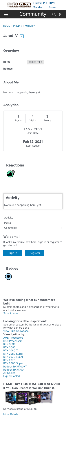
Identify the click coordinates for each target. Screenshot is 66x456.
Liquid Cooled (11, 376)
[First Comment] (8, 276)
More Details (10, 414)
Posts (18, 120)
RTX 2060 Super (13, 363)
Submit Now (10, 313)
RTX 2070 (9, 360)
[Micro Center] (33, 14)
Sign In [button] (13, 252)
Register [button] (35, 252)
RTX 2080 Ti (10, 350)
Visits (33, 120)
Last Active (33, 145)
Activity (8, 217)
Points (47, 120)
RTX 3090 (9, 344)
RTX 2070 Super (13, 356)
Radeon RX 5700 (13, 369)
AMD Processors (13, 337)
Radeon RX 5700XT (15, 366)
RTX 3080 (9, 347)
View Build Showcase (16, 330)
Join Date (33, 133)
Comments (33, 227)
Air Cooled (9, 372)
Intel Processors (12, 340)
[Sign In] (60, 14)
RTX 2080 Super (13, 353)
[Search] (54, 14)
